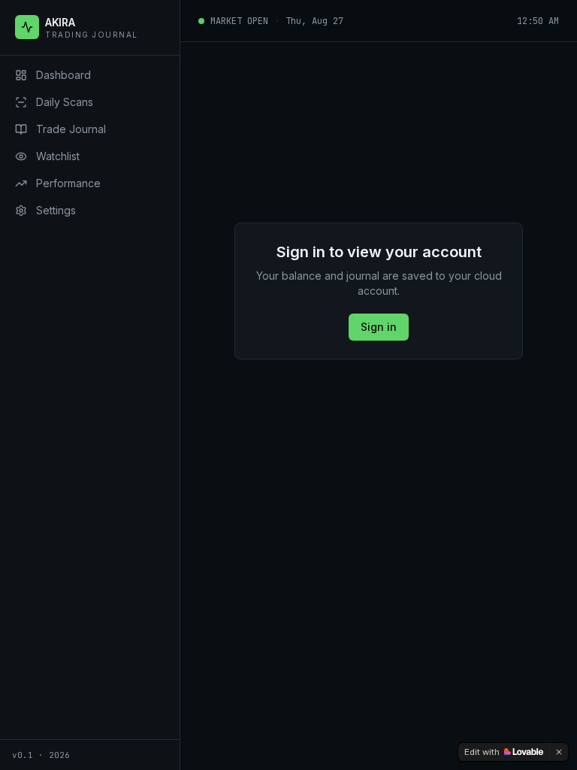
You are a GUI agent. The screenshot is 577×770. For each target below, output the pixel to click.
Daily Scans (64, 101)
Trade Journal (71, 129)
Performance (68, 183)
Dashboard (63, 74)
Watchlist (58, 156)
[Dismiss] (559, 752)
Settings (56, 210)
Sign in (379, 326)
